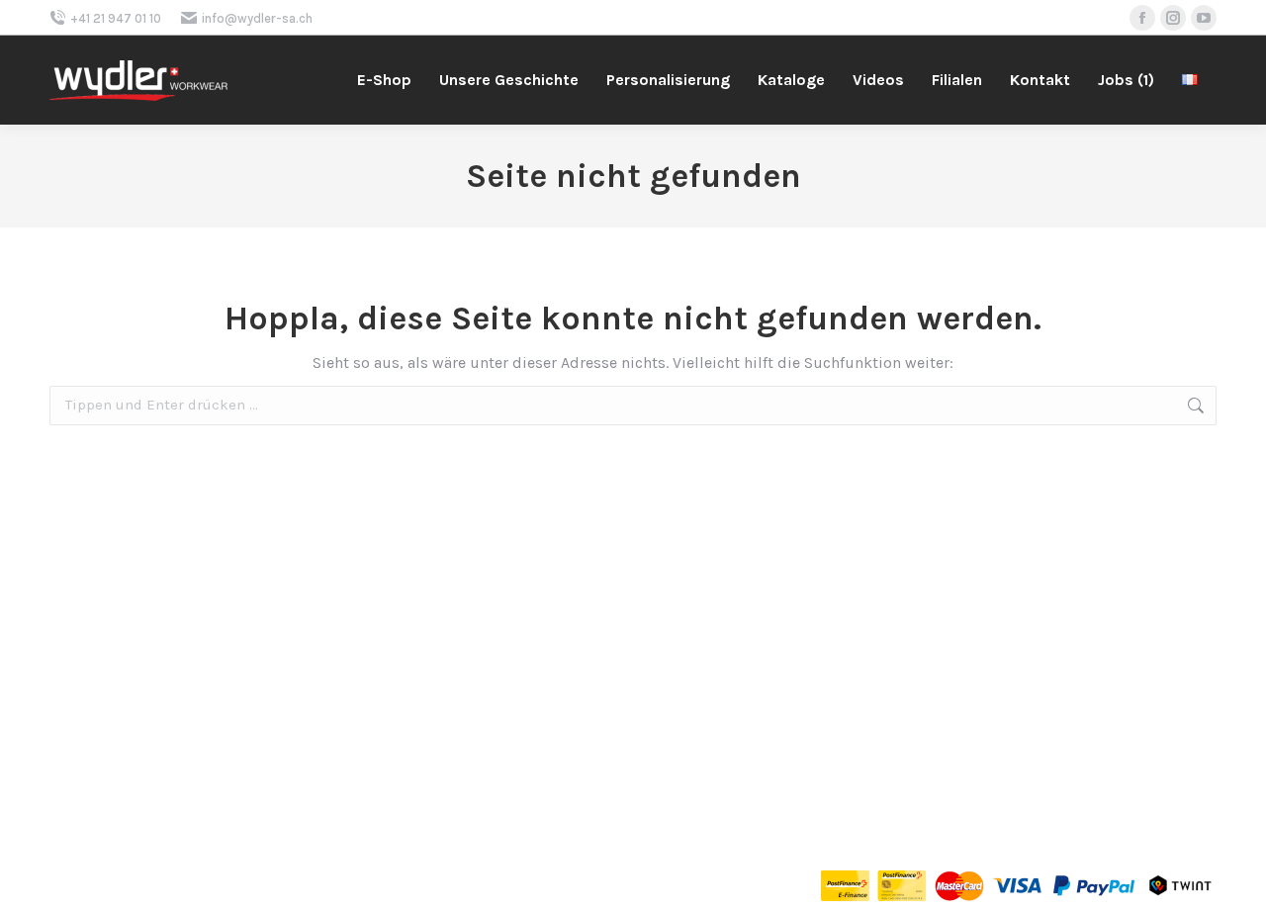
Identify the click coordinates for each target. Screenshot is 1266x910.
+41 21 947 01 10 (115, 18)
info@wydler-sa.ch (257, 18)
